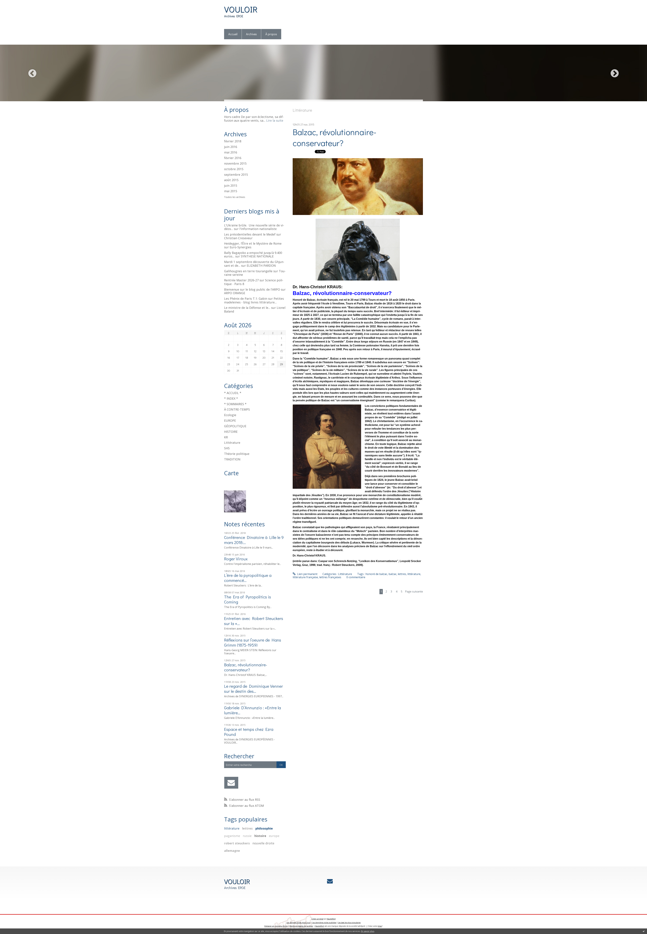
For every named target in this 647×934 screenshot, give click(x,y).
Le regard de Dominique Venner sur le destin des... (253, 688)
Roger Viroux (236, 559)
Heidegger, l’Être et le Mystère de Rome (253, 243)
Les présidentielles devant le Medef (249, 234)
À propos (271, 34)
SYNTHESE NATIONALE (257, 256)
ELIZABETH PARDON (261, 265)
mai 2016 (230, 152)
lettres (247, 828)
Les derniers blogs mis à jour (298, 922)
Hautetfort (331, 919)
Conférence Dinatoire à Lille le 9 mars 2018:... (254, 540)
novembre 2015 (235, 163)
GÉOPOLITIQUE (235, 426)
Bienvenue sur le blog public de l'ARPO (252, 289)
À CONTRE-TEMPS (237, 409)
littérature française (305, 577)
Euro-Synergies (240, 247)
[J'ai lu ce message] (643, 931)
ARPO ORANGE (234, 293)
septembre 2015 (236, 175)
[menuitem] (233, 34)
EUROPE (230, 420)
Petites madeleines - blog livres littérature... (254, 300)
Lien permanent (307, 574)
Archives (251, 34)
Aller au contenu (12, 3)
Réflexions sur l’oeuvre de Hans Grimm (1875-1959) (252, 642)
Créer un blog (317, 919)
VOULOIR (240, 9)
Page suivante (414, 591)
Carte (231, 473)
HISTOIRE (231, 432)
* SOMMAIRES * (235, 404)
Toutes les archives (234, 197)
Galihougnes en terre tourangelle (248, 271)
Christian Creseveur (238, 238)
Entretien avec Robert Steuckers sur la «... (253, 621)
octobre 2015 (233, 169)
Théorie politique (236, 454)
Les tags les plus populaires (349, 922)
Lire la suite (274, 120)
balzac (392, 574)
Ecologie (230, 415)
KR (226, 437)
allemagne (232, 851)
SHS (227, 448)
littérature (231, 828)
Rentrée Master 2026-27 (241, 280)
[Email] (231, 783)
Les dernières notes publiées (324, 922)
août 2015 (231, 180)
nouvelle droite (263, 843)
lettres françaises (330, 577)
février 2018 (232, 141)
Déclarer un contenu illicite (276, 926)
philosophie (264, 828)
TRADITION (232, 459)
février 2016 (232, 158)
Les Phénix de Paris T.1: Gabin (245, 299)
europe (274, 836)
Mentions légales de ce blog (301, 926)
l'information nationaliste (258, 229)
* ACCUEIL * (232, 393)
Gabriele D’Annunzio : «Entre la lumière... (252, 710)
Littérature (232, 443)
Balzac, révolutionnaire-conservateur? (245, 667)
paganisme (232, 836)
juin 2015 (230, 186)
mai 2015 (230, 191)
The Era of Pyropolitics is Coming (247, 599)
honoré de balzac (376, 574)
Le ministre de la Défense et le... (247, 308)
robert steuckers (237, 843)
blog (380, 926)
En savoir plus (367, 931)
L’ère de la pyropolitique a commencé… (247, 577)
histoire (260, 836)
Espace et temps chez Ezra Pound (248, 731)
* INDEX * (231, 398)
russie (247, 836)
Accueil (232, 34)
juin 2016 (230, 147)
